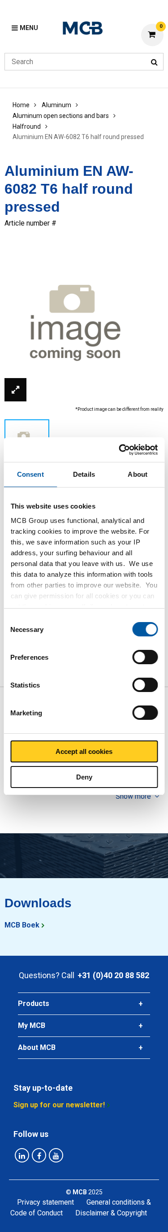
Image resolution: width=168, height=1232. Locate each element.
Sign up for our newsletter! (59, 1105)
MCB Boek (21, 925)
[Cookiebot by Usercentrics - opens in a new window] (120, 450)
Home (21, 105)
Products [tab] (33, 1003)
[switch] (145, 657)
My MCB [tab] (31, 1025)
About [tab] (137, 474)
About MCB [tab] (37, 1047)
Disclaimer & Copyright (111, 1213)
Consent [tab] (30, 474)
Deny (84, 777)
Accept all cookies (84, 751)
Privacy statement (45, 1202)
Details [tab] (84, 474)
